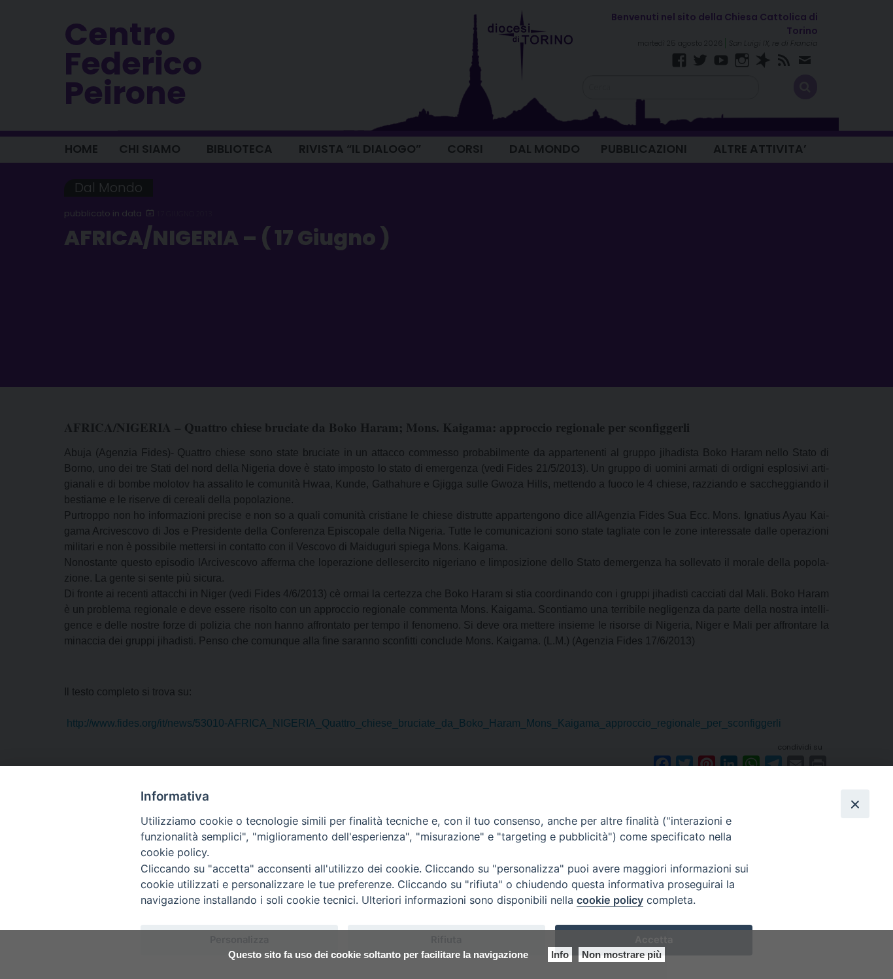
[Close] (855, 803)
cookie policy (610, 899)
